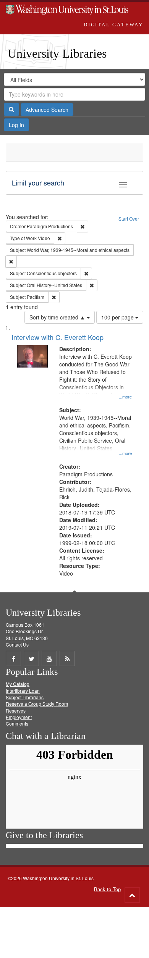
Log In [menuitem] (16, 125)
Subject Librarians (25, 697)
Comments (17, 723)
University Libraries (57, 53)
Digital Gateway (113, 24)
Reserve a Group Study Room (37, 703)
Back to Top (107, 889)
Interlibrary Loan (23, 690)
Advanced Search (47, 109)
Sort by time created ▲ (58, 317)
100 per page (118, 317)
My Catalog (17, 684)
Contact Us (17, 644)
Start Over (128, 218)
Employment (19, 717)
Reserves (16, 710)
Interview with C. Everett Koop (57, 337)
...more (125, 397)
